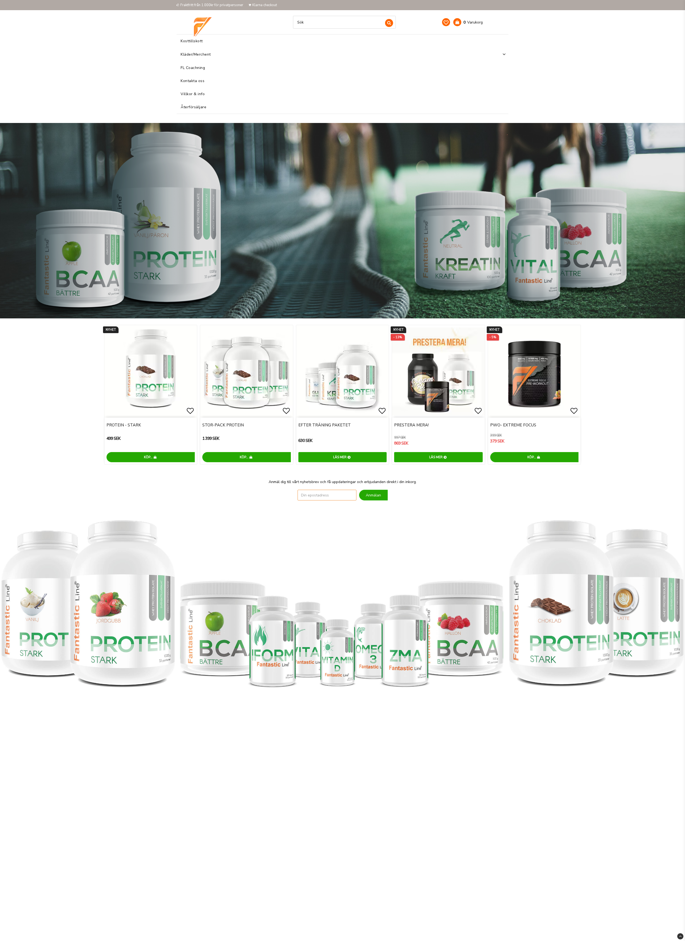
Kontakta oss (192, 80)
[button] (446, 22)
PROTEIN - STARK (123, 425)
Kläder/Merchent (196, 54)
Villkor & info (193, 94)
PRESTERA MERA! (411, 425)
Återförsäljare (193, 107)
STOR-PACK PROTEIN (223, 425)
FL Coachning (193, 67)
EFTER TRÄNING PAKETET (324, 425)
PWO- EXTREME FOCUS (513, 425)
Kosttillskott (192, 41)
